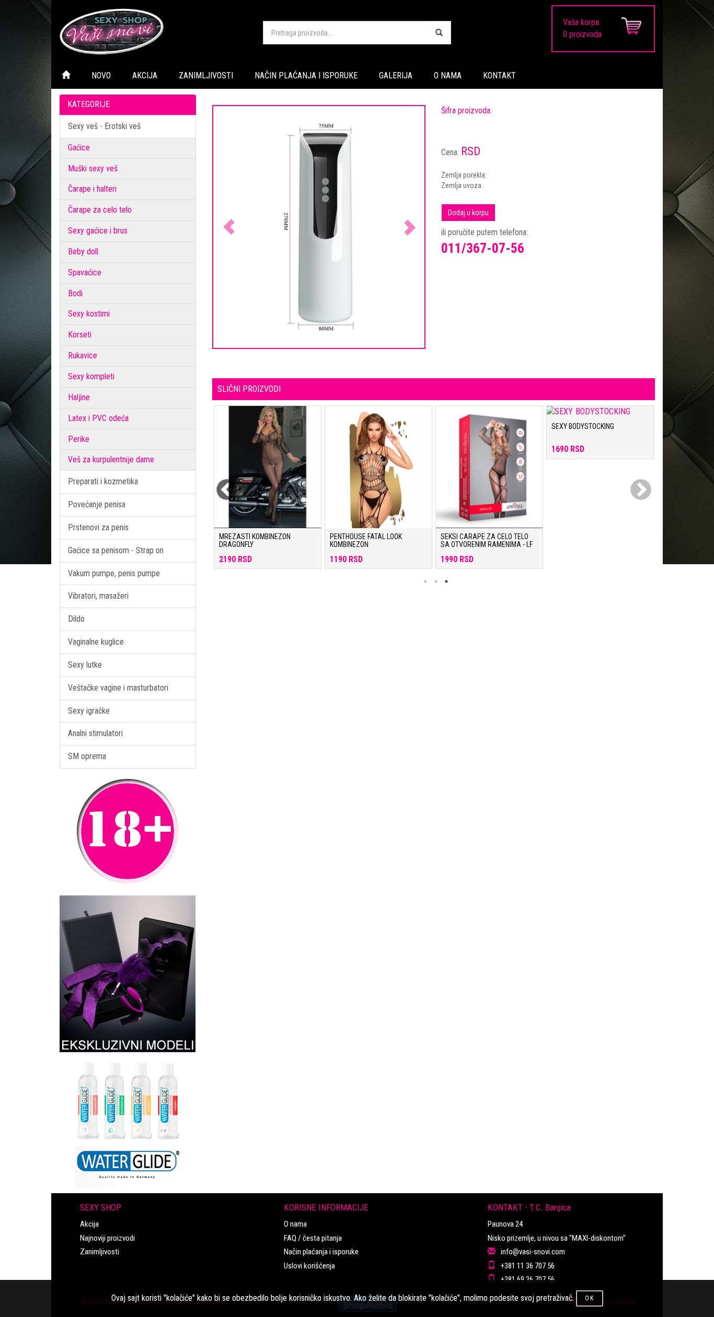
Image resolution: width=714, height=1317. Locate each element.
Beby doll (83, 252)
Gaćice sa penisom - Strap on (116, 550)
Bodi (75, 293)
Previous (220, 484)
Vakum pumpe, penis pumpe (114, 573)
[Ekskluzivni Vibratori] (128, 973)
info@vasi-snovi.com (533, 1251)
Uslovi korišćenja (309, 1266)
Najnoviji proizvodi (107, 1238)
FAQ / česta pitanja (313, 1238)
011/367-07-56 (482, 248)
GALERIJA (395, 75)
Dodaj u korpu (468, 212)
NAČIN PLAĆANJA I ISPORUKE (306, 75)
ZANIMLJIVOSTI (206, 75)
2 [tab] (436, 581)
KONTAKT (499, 75)
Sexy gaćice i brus (98, 231)
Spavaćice (84, 272)
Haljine (79, 397)
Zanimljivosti (99, 1251)
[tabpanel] (267, 492)
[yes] (439, 32)
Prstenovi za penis (98, 527)
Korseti (79, 335)
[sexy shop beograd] (153, 31)
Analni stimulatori (95, 733)
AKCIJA (144, 75)
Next (634, 484)
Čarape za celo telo (100, 210)
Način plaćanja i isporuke (321, 1251)
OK (589, 1298)
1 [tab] (425, 581)
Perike (78, 439)
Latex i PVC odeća (98, 418)
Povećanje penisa (96, 504)
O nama (295, 1224)
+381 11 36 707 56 (528, 1266)
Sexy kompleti (91, 376)
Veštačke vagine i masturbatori (118, 688)
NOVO (101, 75)
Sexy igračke (89, 711)
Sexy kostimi (89, 314)
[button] (229, 227)
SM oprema (87, 756)
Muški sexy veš (93, 168)
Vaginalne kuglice (96, 642)
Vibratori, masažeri (98, 596)
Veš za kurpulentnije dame (111, 459)
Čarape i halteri (92, 189)
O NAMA (448, 75)
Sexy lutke (85, 665)
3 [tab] (446, 581)
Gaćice (79, 148)
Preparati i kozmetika (103, 481)
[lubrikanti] (128, 1120)
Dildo (76, 619)
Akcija (89, 1224)
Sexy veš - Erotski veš (104, 126)
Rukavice (82, 355)
